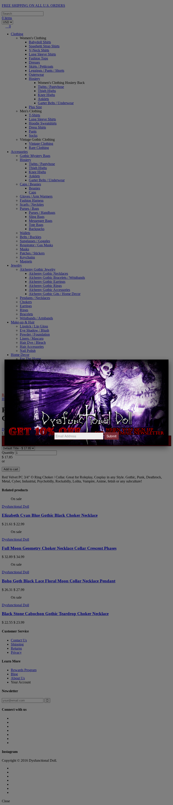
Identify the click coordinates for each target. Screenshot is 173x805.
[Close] (168, 359)
